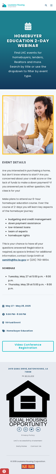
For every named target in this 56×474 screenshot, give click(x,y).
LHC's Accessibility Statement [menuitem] (28, 441)
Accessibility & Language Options (4, 471)
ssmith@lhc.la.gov (14, 260)
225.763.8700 (29, 376)
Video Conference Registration (28, 346)
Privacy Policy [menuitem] (28, 435)
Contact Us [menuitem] (36, 446)
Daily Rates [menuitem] (21, 446)
